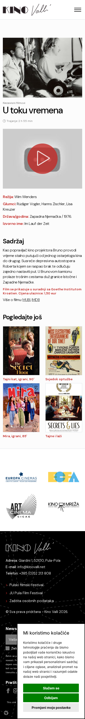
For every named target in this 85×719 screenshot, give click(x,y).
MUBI (26, 299)
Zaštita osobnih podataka (31, 600)
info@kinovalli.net (31, 567)
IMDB (36, 299)
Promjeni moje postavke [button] (51, 707)
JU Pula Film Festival (26, 592)
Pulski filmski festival (26, 584)
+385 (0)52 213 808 (35, 573)
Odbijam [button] (51, 698)
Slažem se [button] (51, 688)
